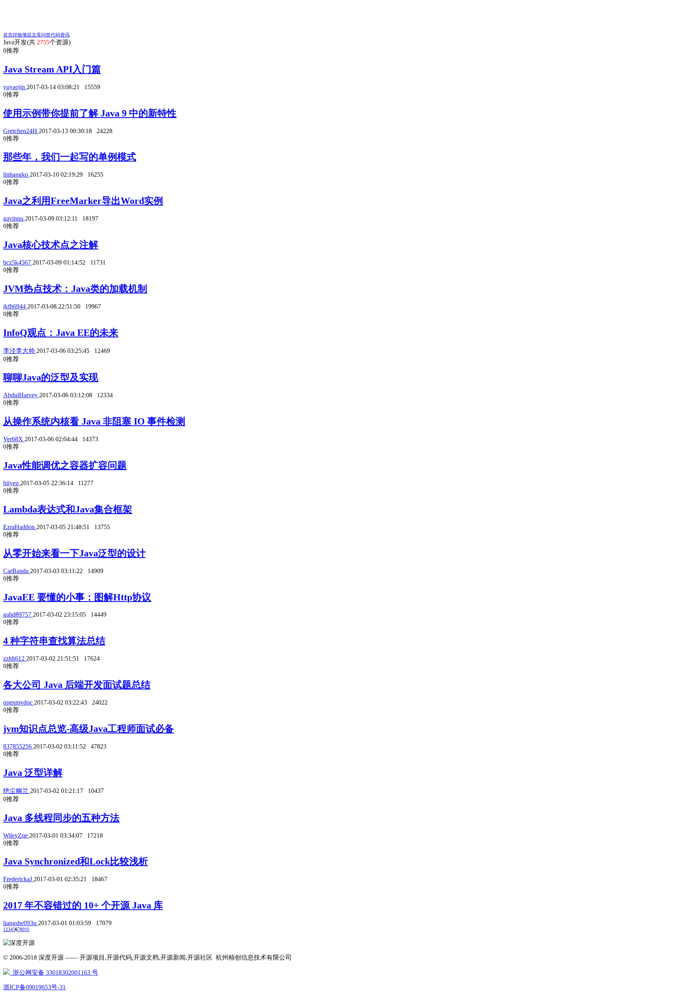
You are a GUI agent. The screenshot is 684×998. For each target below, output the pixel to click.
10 (27, 929)
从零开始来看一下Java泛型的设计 (74, 553)
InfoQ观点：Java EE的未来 (60, 333)
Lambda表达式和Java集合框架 (67, 509)
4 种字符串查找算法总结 (54, 641)
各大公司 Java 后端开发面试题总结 (76, 685)
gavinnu (14, 218)
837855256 (18, 746)
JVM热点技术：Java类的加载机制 (75, 289)
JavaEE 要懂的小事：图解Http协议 (77, 597)
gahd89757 (18, 614)
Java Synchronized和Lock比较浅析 (75, 861)
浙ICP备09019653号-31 (34, 987)
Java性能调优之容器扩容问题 (65, 465)
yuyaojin (15, 87)
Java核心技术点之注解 (50, 245)
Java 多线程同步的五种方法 (61, 818)
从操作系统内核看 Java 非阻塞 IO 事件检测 (94, 421)
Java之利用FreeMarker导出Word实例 (83, 201)
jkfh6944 (15, 306)
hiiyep (11, 483)
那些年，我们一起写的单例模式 (69, 157)
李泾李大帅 (19, 350)
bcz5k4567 (17, 262)
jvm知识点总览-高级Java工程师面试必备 (88, 729)
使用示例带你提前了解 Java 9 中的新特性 (90, 113)
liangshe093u (20, 923)
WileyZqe (16, 835)
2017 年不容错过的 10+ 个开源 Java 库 (83, 905)
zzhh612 (14, 658)
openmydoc (18, 702)
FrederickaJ (18, 879)
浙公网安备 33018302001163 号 (54, 972)
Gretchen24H (21, 131)
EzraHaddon (19, 527)
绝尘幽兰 (16, 790)
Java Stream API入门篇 (52, 69)
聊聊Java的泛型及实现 (50, 377)
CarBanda (16, 571)
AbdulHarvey (21, 395)
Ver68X (14, 439)
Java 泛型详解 (33, 773)
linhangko (16, 174)
